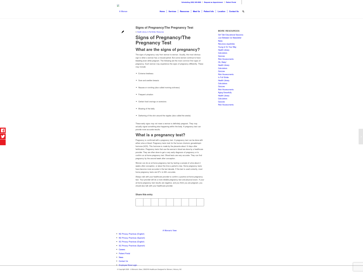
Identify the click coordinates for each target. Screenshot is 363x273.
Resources (160, 32)
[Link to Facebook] (240, 2)
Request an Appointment (213, 2)
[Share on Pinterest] (162, 202)
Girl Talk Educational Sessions (230, 34)
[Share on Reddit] (192, 202)
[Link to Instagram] (244, 2)
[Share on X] (147, 202)
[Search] (243, 11)
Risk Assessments (226, 59)
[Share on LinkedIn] (170, 202)
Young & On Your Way (227, 47)
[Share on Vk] (185, 202)
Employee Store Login (128, 265)
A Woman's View (170, 230)
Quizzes (221, 56)
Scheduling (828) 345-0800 (191, 2)
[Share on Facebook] (139, 202)
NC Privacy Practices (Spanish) (132, 237)
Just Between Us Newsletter (229, 37)
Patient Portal (231, 2)
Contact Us (123, 261)
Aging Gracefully (225, 92)
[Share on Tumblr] (177, 202)
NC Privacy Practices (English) (131, 233)
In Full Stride (151, 32)
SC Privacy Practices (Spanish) (132, 245)
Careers (122, 249)
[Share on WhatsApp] (154, 202)
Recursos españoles (226, 43)
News (220, 40)
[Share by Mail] (200, 202)
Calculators (222, 52)
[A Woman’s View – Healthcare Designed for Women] (122, 11)
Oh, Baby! (222, 62)
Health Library (141, 32)
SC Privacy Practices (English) (131, 241)
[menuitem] (191, 2)
